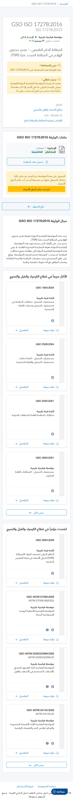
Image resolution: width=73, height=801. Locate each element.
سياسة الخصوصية (47, 786)
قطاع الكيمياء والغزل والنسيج (48, 109)
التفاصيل (23, 330)
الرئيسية (64, 3)
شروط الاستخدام (25, 786)
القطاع (59, 104)
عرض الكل (38, 512)
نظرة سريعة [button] (49, 330)
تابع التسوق (37, 206)
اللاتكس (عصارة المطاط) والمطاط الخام (43, 120)
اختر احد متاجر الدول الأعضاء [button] (36, 189)
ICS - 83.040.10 (53, 115)
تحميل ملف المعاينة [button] (34, 161)
